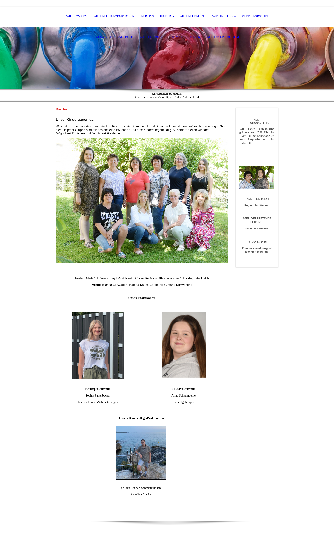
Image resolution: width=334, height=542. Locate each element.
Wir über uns (222, 16)
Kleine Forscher (255, 16)
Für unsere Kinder (156, 16)
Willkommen (76, 16)
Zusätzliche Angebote (114, 37)
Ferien (195, 37)
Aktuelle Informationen (114, 16)
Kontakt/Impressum (223, 37)
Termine (176, 37)
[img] (167, 58)
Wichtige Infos (151, 37)
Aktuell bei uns (192, 16)
